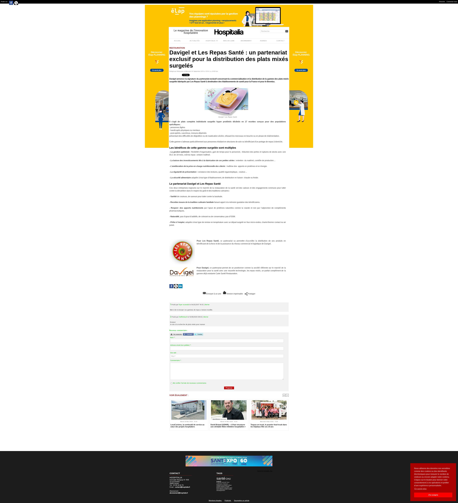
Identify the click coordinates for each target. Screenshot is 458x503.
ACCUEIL (177, 41)
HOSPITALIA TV (212, 41)
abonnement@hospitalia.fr (179, 493)
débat (230, 485)
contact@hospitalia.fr (182, 487)
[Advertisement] (229, 439)
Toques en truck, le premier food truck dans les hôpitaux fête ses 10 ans (269, 426)
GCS (217, 489)
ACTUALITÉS (195, 41)
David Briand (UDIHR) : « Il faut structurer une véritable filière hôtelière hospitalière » (228, 426)
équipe (221, 487)
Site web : (173, 353)
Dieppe (223, 486)
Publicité (228, 500)
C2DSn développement (224, 489)
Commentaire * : (176, 360)
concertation (224, 485)
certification (219, 484)
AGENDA (263, 41)
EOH (217, 487)
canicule (224, 482)
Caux (227, 482)
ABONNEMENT (246, 41)
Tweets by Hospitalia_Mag (264, 471)
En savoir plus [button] (420, 489)
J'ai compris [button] (433, 495)
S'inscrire (442, 2)
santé (220, 478)
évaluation (226, 487)
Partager (251, 294)
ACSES (218, 486)
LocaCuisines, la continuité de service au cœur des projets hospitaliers (187, 426)
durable (227, 486)
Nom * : (173, 337)
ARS (226, 489)
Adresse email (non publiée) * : (181, 345)
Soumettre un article (241, 500)
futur (231, 487)
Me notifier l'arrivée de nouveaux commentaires (189, 383)
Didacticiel (222, 489)
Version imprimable (234, 294)
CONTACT (280, 41)
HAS (218, 481)
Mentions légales (215, 500)
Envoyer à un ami (213, 294)
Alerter (207, 305)
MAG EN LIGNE (228, 41)
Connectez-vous (452, 2)
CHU (228, 478)
